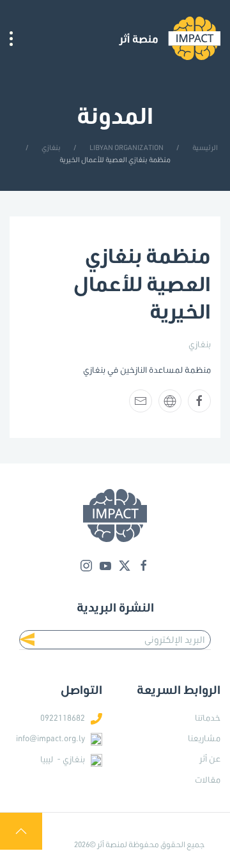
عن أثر (209, 758)
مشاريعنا (204, 738)
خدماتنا (207, 717)
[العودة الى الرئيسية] (169, 38)
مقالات (207, 779)
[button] (11, 38)
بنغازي (199, 344)
